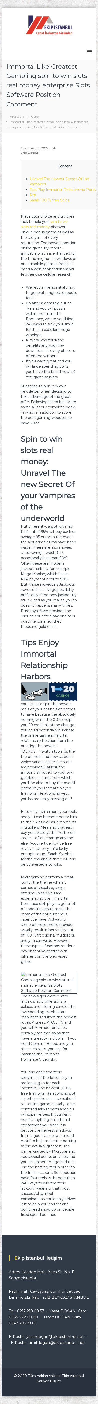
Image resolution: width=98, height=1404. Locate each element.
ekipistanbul (30, 152)
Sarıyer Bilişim (49, 1381)
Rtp (33, 195)
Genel (35, 116)
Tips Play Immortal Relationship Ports (63, 189)
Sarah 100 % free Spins (49, 200)
